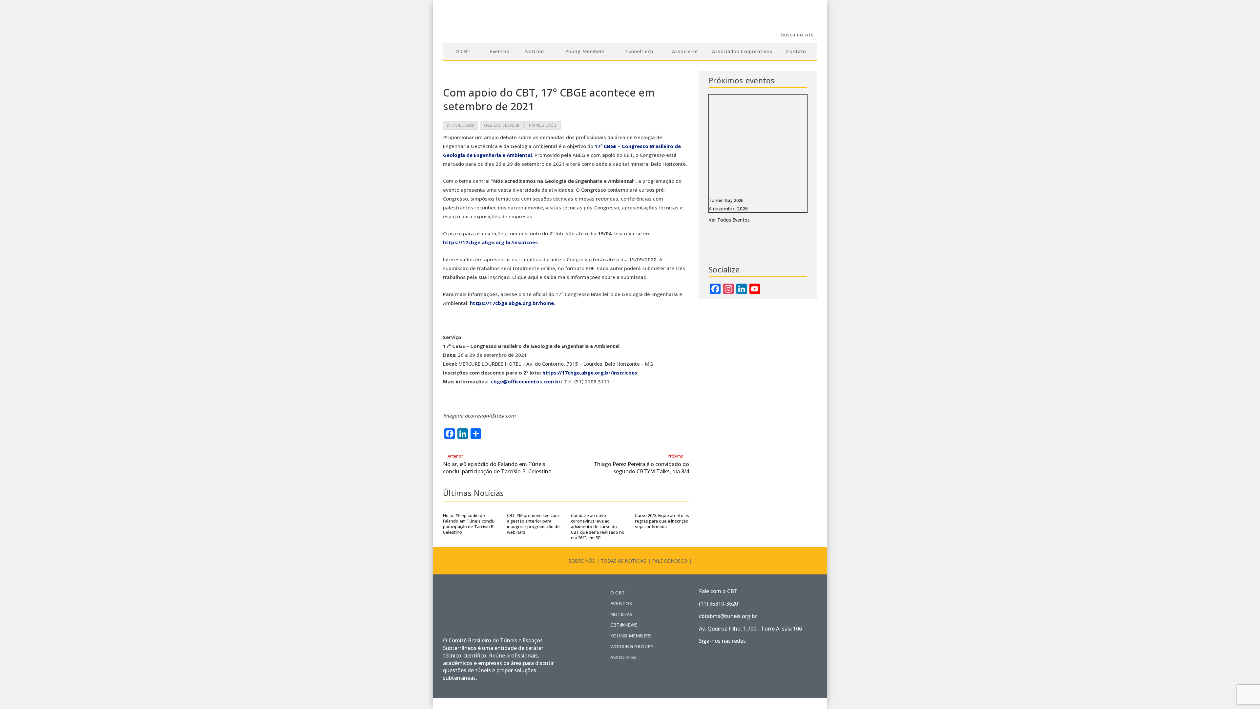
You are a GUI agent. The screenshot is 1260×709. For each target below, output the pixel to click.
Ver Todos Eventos (729, 220)
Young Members (631, 636)
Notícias (621, 614)
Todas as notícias (623, 561)
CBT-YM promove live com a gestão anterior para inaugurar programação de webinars (533, 523)
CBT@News (624, 625)
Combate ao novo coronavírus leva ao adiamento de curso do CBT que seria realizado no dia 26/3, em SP (597, 526)
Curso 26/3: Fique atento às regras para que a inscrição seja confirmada (662, 520)
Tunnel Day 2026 (726, 200)
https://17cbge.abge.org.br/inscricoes (490, 242)
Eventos (499, 51)
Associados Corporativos (742, 51)
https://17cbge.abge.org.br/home (512, 303)
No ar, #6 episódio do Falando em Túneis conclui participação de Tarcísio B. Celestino (469, 523)
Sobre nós (582, 561)
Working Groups (632, 646)
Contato (796, 51)
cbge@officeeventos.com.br (526, 381)
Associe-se (685, 51)
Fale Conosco (669, 561)
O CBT (617, 593)
